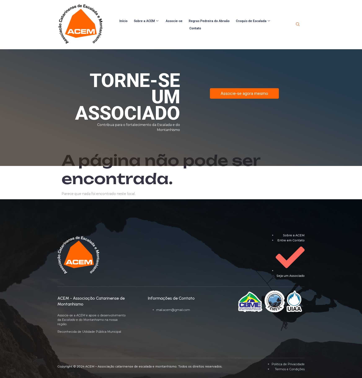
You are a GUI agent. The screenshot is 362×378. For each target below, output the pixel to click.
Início (123, 21)
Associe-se (174, 21)
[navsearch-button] (298, 24)
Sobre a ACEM (144, 21)
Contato (195, 28)
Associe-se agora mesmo (244, 93)
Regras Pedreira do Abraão (209, 21)
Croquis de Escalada (251, 21)
